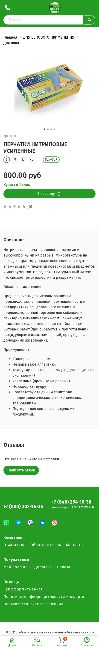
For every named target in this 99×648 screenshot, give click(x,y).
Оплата (63, 567)
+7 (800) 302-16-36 (23, 507)
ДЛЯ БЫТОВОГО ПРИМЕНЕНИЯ (48, 37)
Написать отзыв (21, 470)
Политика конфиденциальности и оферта (43, 596)
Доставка (43, 567)
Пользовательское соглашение (33, 604)
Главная (10, 37)
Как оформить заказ (23, 589)
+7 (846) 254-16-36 (71, 502)
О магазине (14, 545)
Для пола (11, 43)
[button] (44, 129)
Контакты (75, 545)
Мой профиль (16, 567)
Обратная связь (45, 545)
